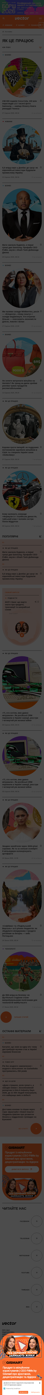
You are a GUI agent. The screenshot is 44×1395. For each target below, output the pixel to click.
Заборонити (35, 1392)
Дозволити (23, 1392)
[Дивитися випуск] (22, 1347)
